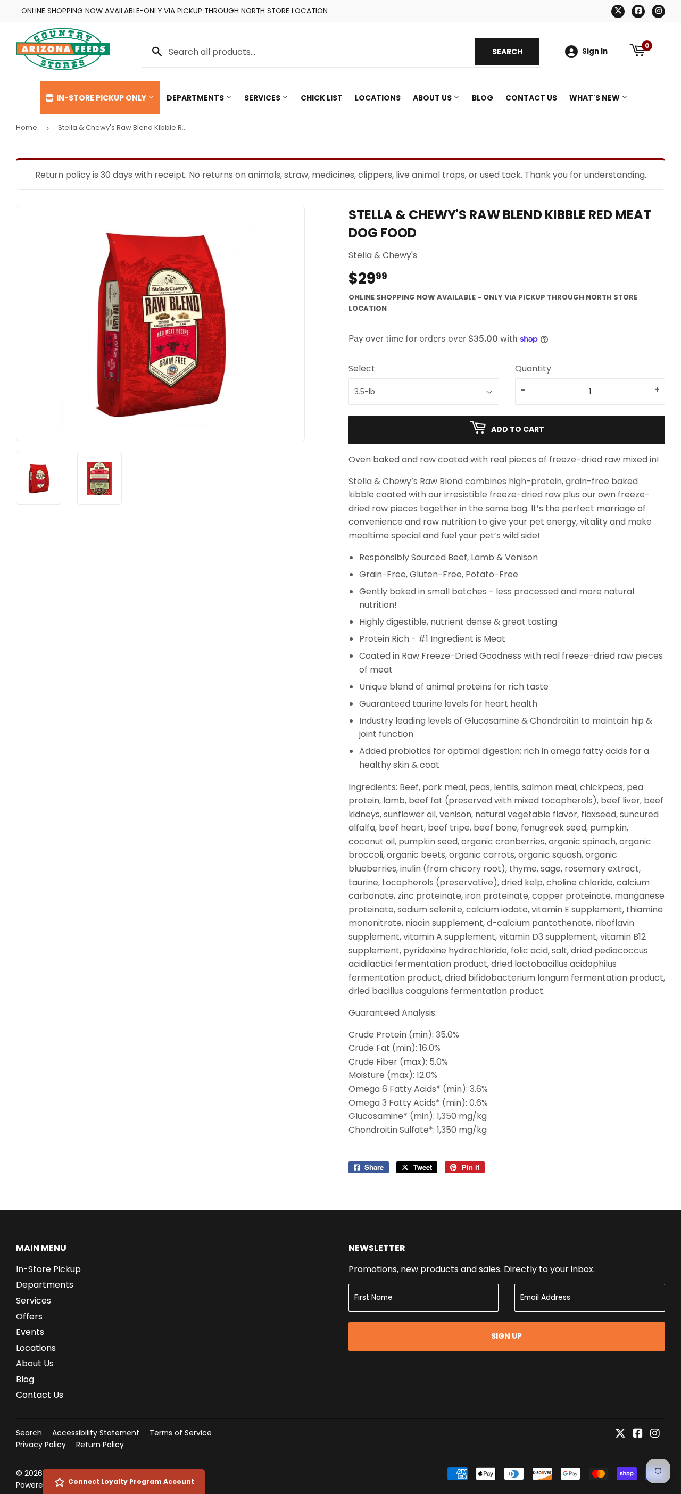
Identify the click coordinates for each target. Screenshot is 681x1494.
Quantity (533, 368)
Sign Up (506, 1336)
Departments (196, 98)
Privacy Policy (41, 1444)
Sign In (595, 51)
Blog (482, 98)
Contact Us (531, 98)
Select (361, 368)
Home (26, 127)
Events (30, 1332)
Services (263, 98)
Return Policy (100, 1444)
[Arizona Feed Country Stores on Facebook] (638, 1434)
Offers (29, 1316)
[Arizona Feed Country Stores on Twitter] (620, 1434)
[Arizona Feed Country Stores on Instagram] (655, 1434)
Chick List (322, 98)
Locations (378, 98)
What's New (595, 98)
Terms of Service (181, 1432)
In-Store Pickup (48, 1269)
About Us (433, 98)
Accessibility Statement (95, 1432)
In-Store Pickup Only (101, 98)
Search (515, 51)
